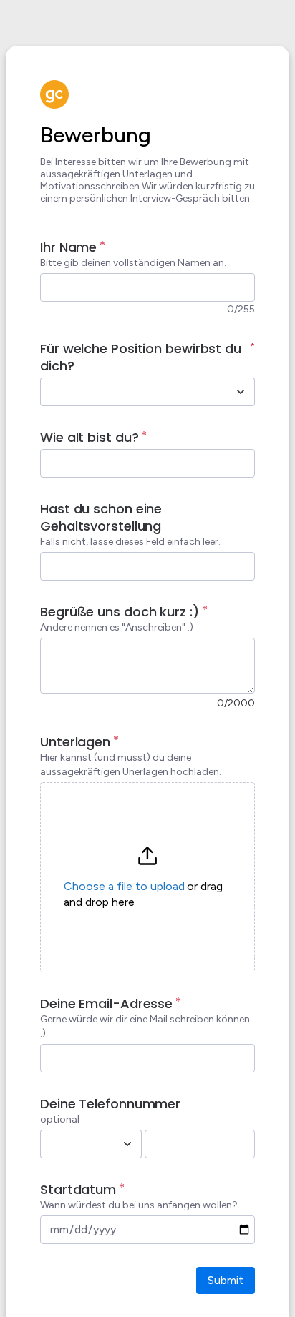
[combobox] (132, 392)
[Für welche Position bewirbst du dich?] (240, 391)
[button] (147, 877)
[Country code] (127, 1144)
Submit (225, 1280)
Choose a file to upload (124, 886)
